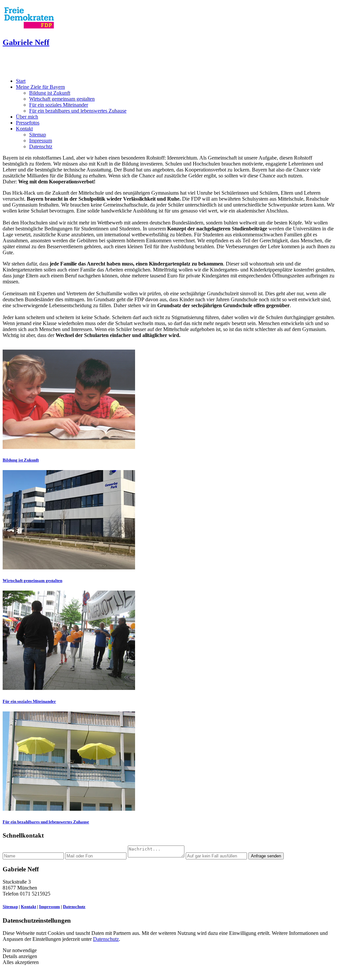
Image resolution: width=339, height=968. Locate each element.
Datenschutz (74, 906)
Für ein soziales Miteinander (58, 105)
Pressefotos (27, 122)
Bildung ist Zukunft (49, 93)
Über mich (27, 117)
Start (20, 81)
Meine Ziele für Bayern (40, 87)
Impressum (40, 140)
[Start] (29, 28)
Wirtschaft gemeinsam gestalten (62, 99)
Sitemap (37, 134)
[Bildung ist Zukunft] (69, 447)
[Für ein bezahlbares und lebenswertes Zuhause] (69, 809)
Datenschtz (40, 146)
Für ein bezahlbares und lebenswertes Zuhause (77, 111)
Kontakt (24, 128)
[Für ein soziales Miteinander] (69, 688)
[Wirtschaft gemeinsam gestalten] (69, 567)
